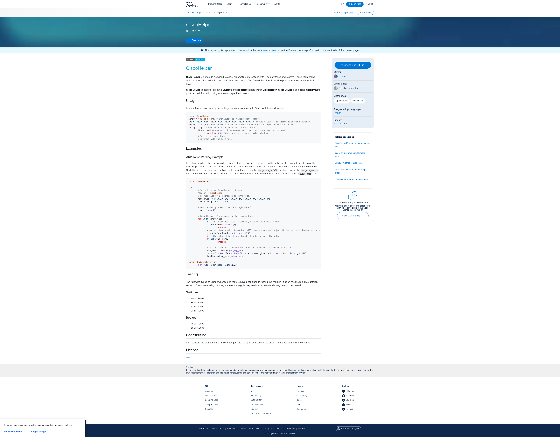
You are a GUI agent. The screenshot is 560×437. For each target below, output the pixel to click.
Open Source (342, 101)
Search (208, 13)
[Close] (81, 423)
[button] (362, 216)
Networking (358, 101)
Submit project (365, 13)
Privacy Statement (13, 431)
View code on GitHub (352, 65)
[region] (43, 428)
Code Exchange (193, 13)
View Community (351, 216)
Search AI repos (341, 13)
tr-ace (342, 76)
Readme (196, 40)
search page (269, 50)
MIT (188, 357)
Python (337, 113)
